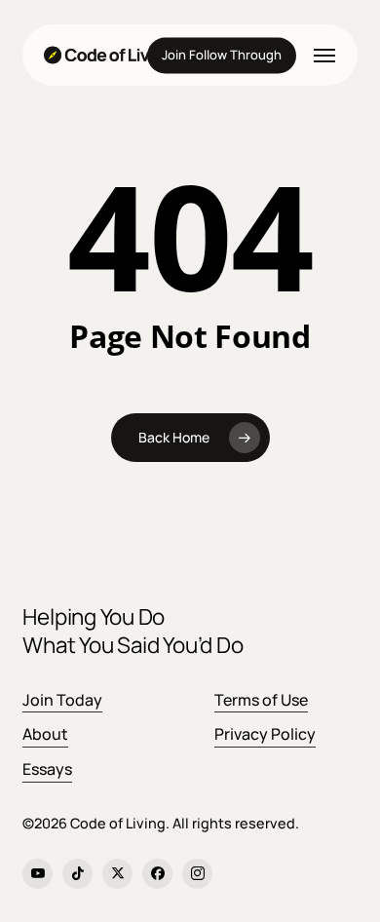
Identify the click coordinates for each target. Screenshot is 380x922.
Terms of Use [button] (261, 700)
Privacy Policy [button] (265, 734)
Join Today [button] (62, 700)
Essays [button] (47, 769)
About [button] (45, 734)
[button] (324, 55)
